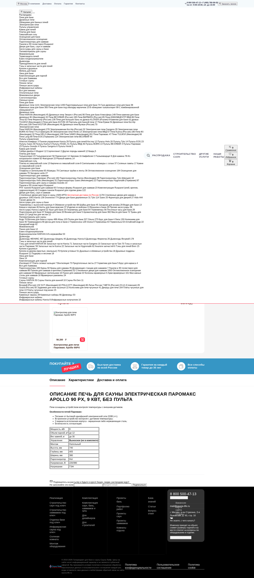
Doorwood (52, 197)
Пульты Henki (65, 146)
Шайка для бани (89, 205)
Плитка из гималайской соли (34, 163)
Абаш (62, 219)
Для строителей (88, 524)
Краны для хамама (61, 268)
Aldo (138, 197)
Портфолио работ (123, 508)
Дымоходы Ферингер (98, 239)
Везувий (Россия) (29, 285)
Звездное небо (39, 173)
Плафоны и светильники (32, 171)
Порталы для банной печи (83, 122)
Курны (45, 268)
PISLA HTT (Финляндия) (75, 285)
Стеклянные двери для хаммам (94, 270)
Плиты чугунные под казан (41, 290)
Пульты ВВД (77, 144)
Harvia (39, 197)
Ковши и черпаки (29, 207)
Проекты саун (121, 515)
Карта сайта (179, 508)
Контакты (80, 4)
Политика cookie (194, 566)
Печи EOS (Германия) (45, 137)
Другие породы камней (75, 151)
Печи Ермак (105, 122)
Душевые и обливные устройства (97, 251)
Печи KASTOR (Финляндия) (47, 124)
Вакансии (181, 502)
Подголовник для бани (31, 212)
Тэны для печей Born (127, 246)
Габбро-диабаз (27, 151)
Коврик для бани (54, 212)
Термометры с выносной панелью (36, 205)
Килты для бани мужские (53, 207)
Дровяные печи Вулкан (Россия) (80, 124)
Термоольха (117, 222)
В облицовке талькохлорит (104, 107)
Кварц (92, 151)
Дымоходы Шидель (55, 239)
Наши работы (219, 155)
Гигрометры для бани (79, 210)
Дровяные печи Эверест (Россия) (67, 115)
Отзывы (180, 514)
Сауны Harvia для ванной (52, 280)
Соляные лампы (127, 163)
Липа (119, 219)
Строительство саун (184, 155)
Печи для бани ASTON (55, 122)
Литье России (96, 285)
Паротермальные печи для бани (83, 105)
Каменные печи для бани (33, 107)
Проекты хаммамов (122, 522)
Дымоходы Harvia (76, 239)
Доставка (46, 4)
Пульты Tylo (120, 141)
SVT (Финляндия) (51, 285)
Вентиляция (64, 263)
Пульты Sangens (49, 146)
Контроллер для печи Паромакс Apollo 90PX (67, 346)
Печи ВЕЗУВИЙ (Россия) (63, 117)
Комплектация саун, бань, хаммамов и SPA (90, 506)
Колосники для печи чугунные (85, 287)
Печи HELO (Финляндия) (49, 134)
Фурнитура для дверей (121, 197)
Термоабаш (102, 222)
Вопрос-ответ (152, 512)
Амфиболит (88, 156)
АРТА (82, 195)
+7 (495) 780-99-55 (209, 2)
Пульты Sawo (27, 144)
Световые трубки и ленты (73, 171)
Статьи (152, 506)
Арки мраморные (118, 273)
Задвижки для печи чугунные (53, 287)
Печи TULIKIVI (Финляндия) (127, 134)
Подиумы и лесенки (43, 253)
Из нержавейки (56, 234)
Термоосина (78, 222)
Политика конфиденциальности (138, 566)
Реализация (56, 498)
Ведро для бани (132, 205)
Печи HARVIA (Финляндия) (33, 115)
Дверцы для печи (112, 287)
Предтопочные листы (85, 263)
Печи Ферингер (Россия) (41, 119)
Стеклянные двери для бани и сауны (40, 195)
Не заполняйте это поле (62, 485)
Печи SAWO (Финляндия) (78, 134)
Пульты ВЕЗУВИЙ (113, 144)
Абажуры (53, 171)
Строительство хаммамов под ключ (58, 513)
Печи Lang (25, 137)
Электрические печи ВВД (96, 132)
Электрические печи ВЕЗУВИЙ (75, 137)
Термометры (98, 210)
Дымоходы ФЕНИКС (31, 239)
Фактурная (49, 158)
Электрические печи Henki (67, 132)
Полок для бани (77, 219)
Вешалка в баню (99, 207)
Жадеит (41, 151)
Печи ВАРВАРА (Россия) (91, 117)
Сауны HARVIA (28, 280)
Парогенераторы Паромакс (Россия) (39, 178)
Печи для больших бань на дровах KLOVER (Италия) (83, 119)
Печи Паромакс (102, 134)
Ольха (93, 219)
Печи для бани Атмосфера (100, 115)
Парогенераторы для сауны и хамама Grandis (43, 183)
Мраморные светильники (48, 273)
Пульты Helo (105, 141)
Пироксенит (62, 156)
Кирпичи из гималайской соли (66, 163)
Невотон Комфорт (29, 141)
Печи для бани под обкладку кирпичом (68, 107)
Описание (57, 380)
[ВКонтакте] (171, 518)
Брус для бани (107, 219)
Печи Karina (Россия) (122, 132)
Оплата (57, 4)
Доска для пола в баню (57, 222)
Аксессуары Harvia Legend (33, 210)
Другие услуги (204, 155)
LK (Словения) (131, 285)
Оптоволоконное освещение (104, 171)
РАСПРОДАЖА (161, 155)
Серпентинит (54, 151)
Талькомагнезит (45, 156)
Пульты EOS (136, 141)
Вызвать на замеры (180, 537)
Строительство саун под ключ (58, 504)
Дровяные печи (29, 105)
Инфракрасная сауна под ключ (58, 529)
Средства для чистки (39, 214)
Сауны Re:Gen (74, 280)
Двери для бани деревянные (75, 197)
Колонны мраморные (96, 273)
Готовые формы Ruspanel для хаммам (76, 188)
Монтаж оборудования (57, 545)
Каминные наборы (51, 295)
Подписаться (139, 485)
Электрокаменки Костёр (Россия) (67, 129)
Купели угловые (69, 251)
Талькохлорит (27, 156)
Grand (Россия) (28, 287)
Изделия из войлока (78, 207)
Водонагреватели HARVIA (33, 234)
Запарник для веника (111, 205)
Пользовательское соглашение (168, 566)
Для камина (120, 156)
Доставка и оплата (111, 380)
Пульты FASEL (60, 144)
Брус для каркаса (128, 263)
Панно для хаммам (73, 273)
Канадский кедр (28, 224)
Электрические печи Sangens (101, 129)
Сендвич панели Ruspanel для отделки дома (62, 190)
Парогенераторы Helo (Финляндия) (38, 180)
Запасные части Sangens (86, 244)
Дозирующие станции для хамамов (90, 268)
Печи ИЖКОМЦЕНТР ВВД (119, 117)
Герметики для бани (108, 263)
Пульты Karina (44, 144)
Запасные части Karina (51, 246)
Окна (23, 258)
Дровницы (68, 295)
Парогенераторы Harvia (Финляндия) (79, 178)
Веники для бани (74, 212)
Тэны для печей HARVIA (32, 244)
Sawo (104, 197)
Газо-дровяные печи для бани (117, 105)
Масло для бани (120, 212)
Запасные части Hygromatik (79, 246)
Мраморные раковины (53, 275)
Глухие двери (27, 200)
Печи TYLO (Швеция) (41, 132)
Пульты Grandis (30, 146)
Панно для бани (28, 229)
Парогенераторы (29, 268)
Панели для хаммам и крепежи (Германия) (52, 270)
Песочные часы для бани (121, 210)
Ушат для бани (57, 210)
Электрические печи (52, 105)
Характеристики (81, 380)
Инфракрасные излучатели (66, 300)
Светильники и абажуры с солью (99, 163)
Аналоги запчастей (105, 246)
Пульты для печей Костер (83, 141)
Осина (91, 222)
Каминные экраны (29, 295)
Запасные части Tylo (112, 244)
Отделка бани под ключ (57, 521)
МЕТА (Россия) (113, 285)
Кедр (23, 219)
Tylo (95, 197)
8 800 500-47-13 (194, 2)
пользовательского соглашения (96, 567)
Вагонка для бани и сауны (42, 219)
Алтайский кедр (134, 222)
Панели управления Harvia (54, 141)
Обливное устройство (67, 205)
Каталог (27, 12)
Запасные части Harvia (59, 244)
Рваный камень (65, 158)
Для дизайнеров (88, 516)
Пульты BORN (94, 144)
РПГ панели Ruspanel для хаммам (37, 188)
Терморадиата (36, 222)
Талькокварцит (104, 156)
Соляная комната (54, 538)
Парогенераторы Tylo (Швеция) (117, 178)
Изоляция (25, 263)
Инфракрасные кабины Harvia (35, 300)
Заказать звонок (228, 4)
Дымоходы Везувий (122, 239)
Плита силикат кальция (44, 263)
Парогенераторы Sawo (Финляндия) (76, 180)
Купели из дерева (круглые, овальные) (39, 251)
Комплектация (90, 498)
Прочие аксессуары (121, 207)
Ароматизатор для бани (97, 212)
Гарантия (68, 4)
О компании (34, 4)
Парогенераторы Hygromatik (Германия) (118, 180)
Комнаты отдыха (121, 529)
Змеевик (76, 156)
